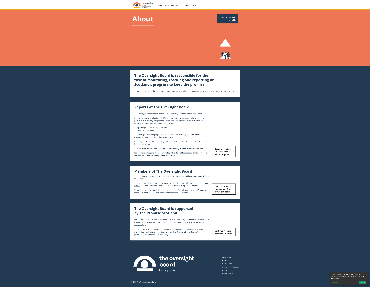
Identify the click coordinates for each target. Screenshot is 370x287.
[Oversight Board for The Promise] (143, 5)
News (195, 5)
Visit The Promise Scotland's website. (224, 232)
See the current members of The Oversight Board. (222, 189)
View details (334, 282)
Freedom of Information (230, 267)
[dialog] (349, 278)
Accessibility (226, 257)
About (160, 5)
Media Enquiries (227, 264)
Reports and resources (173, 5)
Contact (225, 270)
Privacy (224, 260)
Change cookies (227, 273)
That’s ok (362, 282)
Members (186, 5)
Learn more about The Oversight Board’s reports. (223, 152)
